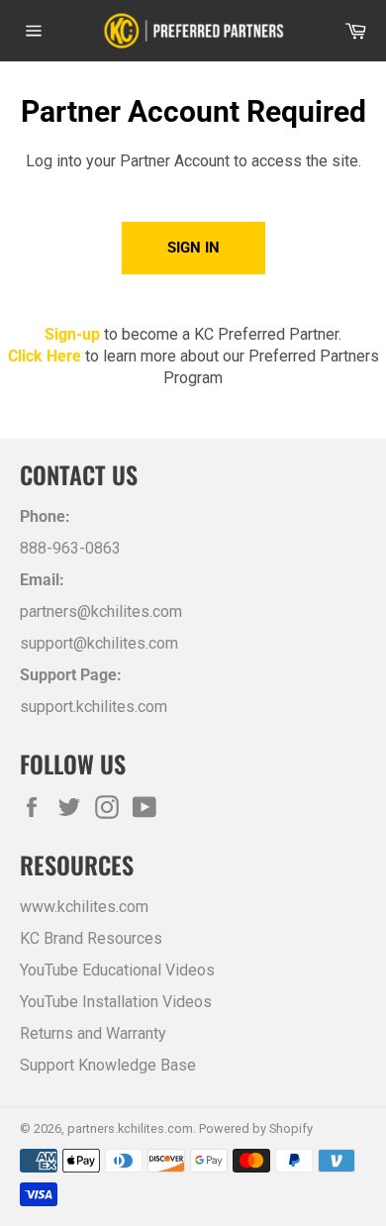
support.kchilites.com (93, 706)
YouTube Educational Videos (117, 970)
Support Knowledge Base (108, 1065)
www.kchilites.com (84, 906)
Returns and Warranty (93, 1033)
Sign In (193, 247)
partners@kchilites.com (101, 611)
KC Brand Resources (91, 938)
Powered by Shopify (256, 1128)
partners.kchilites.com (130, 1128)
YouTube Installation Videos (116, 1001)
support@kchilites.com (99, 643)
